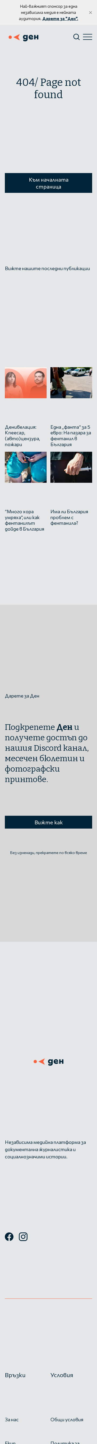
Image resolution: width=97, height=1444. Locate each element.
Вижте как (48, 822)
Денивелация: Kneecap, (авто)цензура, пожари (22, 435)
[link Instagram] (23, 1239)
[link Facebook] (9, 1239)
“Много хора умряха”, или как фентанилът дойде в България (24, 520)
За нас (12, 1419)
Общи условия (66, 1419)
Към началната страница (48, 183)
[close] (90, 12)
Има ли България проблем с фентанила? (69, 517)
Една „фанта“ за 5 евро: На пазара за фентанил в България (70, 435)
